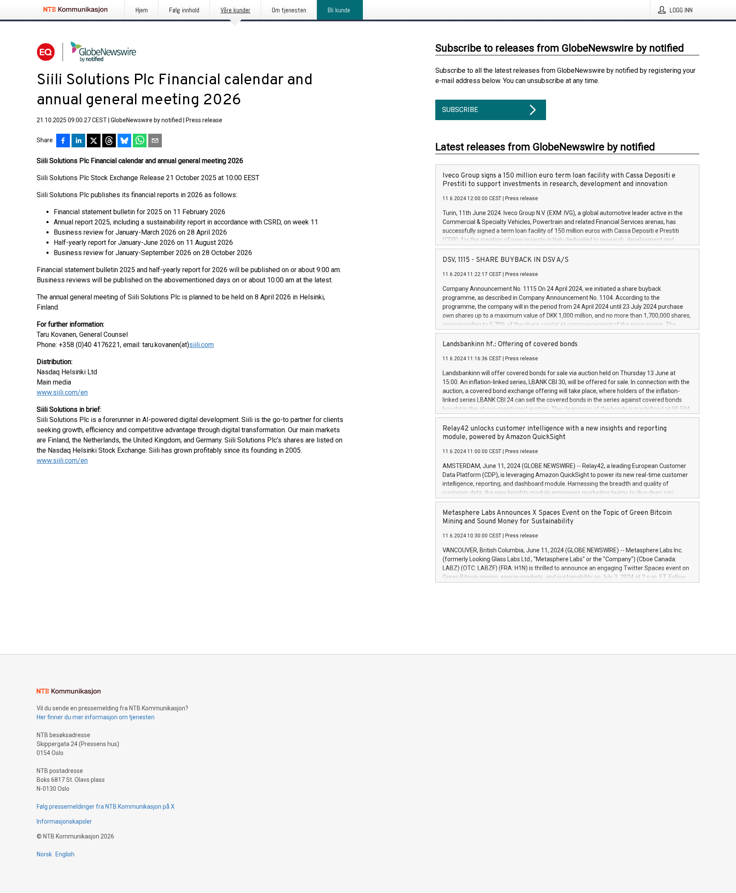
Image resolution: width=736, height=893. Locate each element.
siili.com (201, 345)
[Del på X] (94, 141)
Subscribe (460, 110)
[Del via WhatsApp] (140, 141)
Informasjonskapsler (64, 821)
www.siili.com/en (62, 392)
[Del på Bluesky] (124, 141)
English (65, 854)
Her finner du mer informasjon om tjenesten (96, 717)
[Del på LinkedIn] (78, 141)
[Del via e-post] (155, 141)
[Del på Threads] (109, 141)
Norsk (44, 854)
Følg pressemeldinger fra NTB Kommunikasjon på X (106, 806)
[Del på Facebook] (63, 141)
